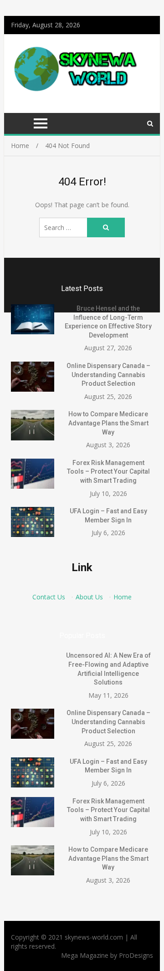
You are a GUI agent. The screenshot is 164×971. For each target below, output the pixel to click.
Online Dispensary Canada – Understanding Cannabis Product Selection (108, 374)
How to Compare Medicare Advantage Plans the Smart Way (108, 422)
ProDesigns (136, 955)
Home (122, 597)
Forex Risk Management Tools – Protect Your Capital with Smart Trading (108, 471)
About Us (89, 597)
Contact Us (48, 597)
